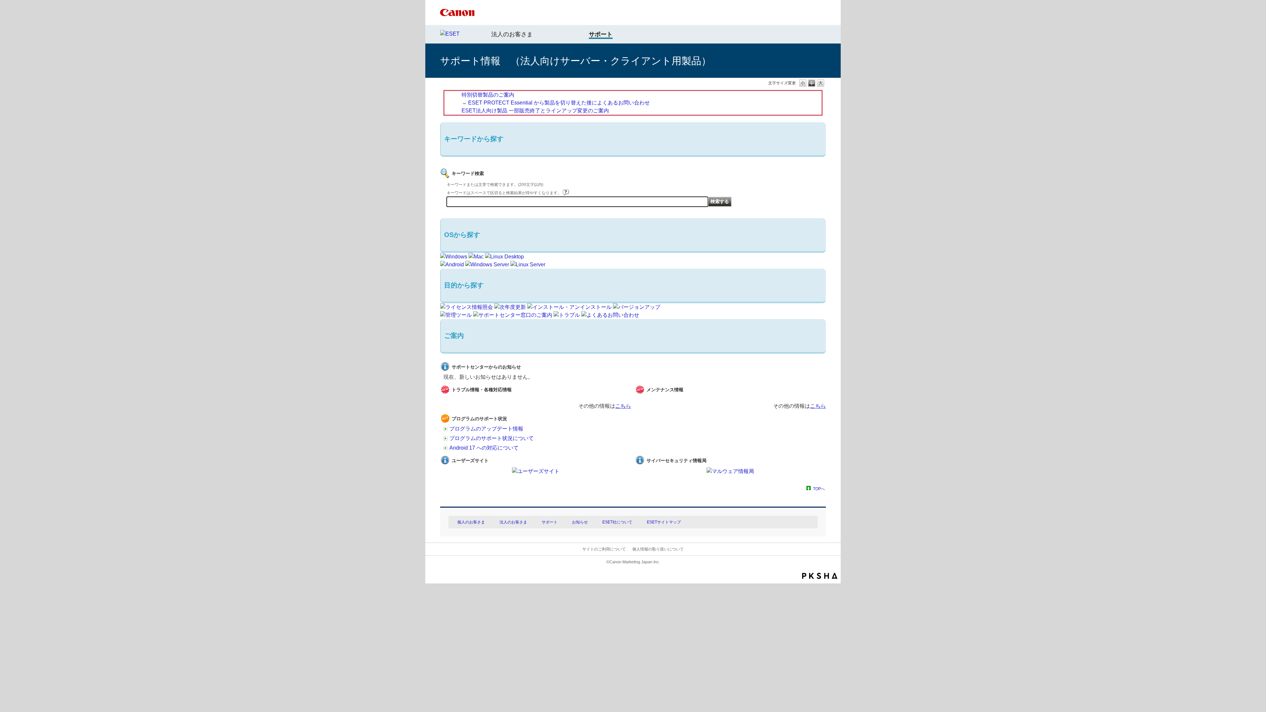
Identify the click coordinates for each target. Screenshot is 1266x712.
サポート (550, 522)
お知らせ (580, 522)
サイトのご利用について (604, 549)
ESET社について (617, 522)
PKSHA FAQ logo (819, 576)
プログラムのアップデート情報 (486, 428)
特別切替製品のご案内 (488, 95)
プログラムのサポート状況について (491, 438)
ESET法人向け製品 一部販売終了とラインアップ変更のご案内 (535, 110)
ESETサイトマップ (664, 522)
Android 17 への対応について (484, 448)
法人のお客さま (512, 34)
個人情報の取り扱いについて (658, 549)
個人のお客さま (471, 522)
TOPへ (819, 489)
